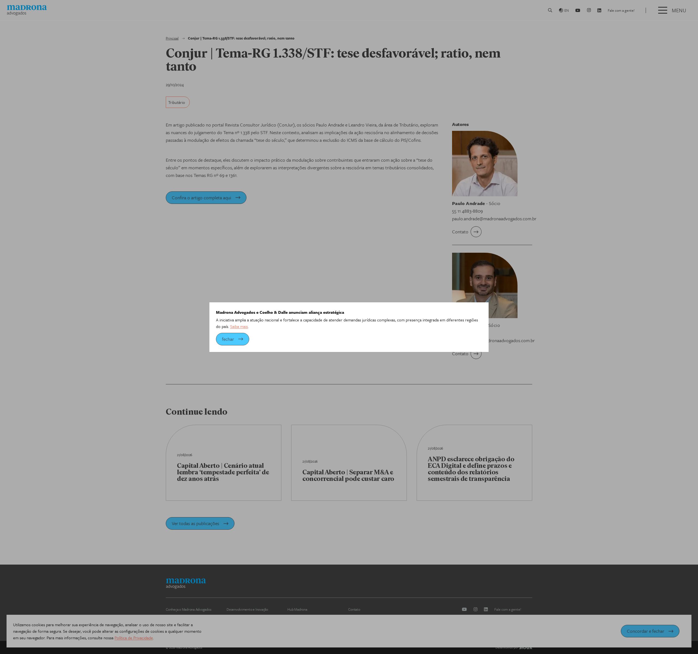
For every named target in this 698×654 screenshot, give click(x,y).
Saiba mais (239, 326)
